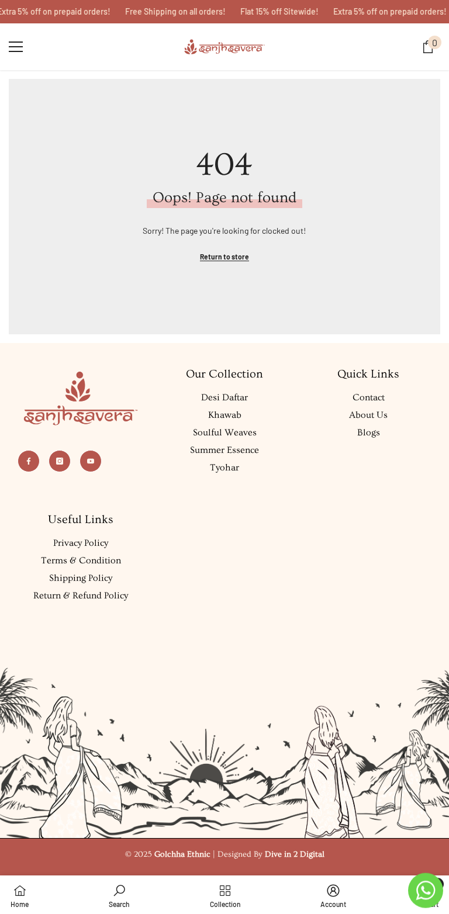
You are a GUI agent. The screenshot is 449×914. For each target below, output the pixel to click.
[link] (119, 895)
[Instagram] (60, 461)
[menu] (16, 47)
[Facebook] (29, 461)
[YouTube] (91, 461)
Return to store (224, 256)
